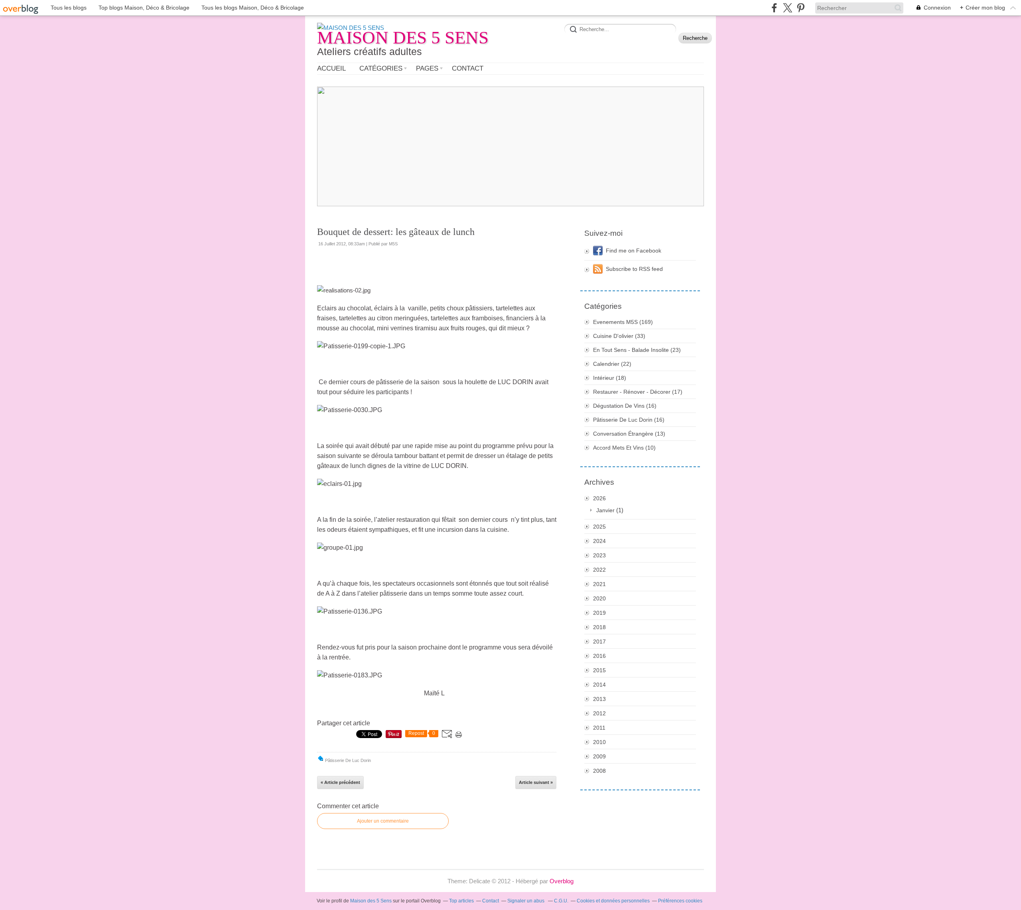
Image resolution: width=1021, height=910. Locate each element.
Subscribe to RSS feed (634, 269)
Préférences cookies (680, 901)
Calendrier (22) (612, 364)
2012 (599, 713)
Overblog (562, 881)
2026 (599, 498)
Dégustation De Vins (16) (624, 406)
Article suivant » (536, 782)
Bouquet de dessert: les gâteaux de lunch (396, 232)
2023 (599, 555)
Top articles (461, 901)
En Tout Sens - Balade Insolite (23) (637, 350)
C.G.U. (561, 901)
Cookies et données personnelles (613, 901)
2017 (599, 641)
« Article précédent (340, 782)
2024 (599, 541)
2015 (599, 670)
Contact (467, 68)
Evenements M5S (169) (623, 322)
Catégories (380, 68)
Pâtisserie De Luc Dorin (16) (628, 420)
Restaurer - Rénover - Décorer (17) (637, 392)
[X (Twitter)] (787, 7)
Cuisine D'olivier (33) (619, 336)
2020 (599, 598)
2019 (599, 613)
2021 (599, 584)
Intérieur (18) (609, 378)
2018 (599, 627)
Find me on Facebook (633, 250)
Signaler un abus (526, 901)
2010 (599, 742)
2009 (599, 756)
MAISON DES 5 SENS (403, 37)
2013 (599, 699)
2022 (599, 570)
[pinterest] (801, 7)
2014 (599, 684)
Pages (427, 68)
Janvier (605, 510)
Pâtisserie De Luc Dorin (348, 760)
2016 (599, 656)
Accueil (331, 68)
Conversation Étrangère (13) (629, 433)
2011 (599, 727)
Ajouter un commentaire (383, 821)
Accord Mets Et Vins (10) (624, 447)
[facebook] (774, 7)
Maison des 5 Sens (371, 901)
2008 (599, 771)
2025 (599, 526)
